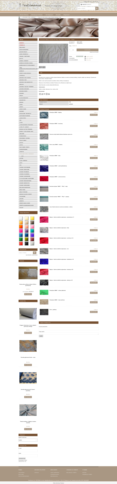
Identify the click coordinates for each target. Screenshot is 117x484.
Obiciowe (22, 133)
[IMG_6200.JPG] (43, 67)
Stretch (22, 151)
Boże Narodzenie (24, 49)
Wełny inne (22, 189)
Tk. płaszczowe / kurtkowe (27, 178)
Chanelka (22, 75)
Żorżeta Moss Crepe (25, 203)
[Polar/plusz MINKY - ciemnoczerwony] (44, 178)
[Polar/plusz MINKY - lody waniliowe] (44, 301)
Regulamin (21, 474)
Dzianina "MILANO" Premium (26, 86)
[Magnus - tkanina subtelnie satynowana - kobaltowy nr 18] (44, 261)
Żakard (21, 198)
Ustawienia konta (55, 474)
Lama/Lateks (23, 118)
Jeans (21, 104)
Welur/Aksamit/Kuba (25, 187)
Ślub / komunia (23, 160)
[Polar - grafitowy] (44, 312)
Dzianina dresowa (24, 88)
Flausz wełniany (24, 97)
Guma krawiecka (24, 54)
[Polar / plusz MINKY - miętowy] (44, 147)
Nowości (22, 42)
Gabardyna (23, 100)
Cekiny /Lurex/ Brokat (25, 73)
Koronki (22, 111)
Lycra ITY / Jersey (24, 127)
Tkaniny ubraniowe (25, 185)
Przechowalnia (54, 476)
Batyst (21, 58)
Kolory (21, 207)
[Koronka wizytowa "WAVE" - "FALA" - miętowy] (44, 199)
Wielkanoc (22, 47)
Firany (21, 95)
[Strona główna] (41, 5)
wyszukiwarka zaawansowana (32, 254)
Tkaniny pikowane (24, 171)
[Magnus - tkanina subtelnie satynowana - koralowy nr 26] (44, 272)
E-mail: (20, 448)
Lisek (22, 156)
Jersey (21, 106)
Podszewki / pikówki (25, 138)
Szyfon (21, 158)
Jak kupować (22, 472)
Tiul (21, 165)
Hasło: (20, 453)
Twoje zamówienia (55, 472)
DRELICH (22, 84)
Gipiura (21, 102)
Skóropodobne (23, 149)
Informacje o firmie (87, 474)
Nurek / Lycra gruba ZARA (26, 131)
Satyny (21, 142)
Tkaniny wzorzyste (25, 183)
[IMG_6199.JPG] (40, 67)
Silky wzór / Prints (24, 147)
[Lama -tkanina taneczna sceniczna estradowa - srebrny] (44, 209)
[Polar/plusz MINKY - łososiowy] (44, 126)
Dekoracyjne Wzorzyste (26, 82)
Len (20, 120)
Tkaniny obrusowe (24, 169)
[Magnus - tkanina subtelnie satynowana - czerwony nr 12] (44, 240)
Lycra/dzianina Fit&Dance (26, 124)
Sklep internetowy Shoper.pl (58, 483)
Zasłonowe (22, 196)
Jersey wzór (23, 109)
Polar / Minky (23, 140)
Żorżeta (22, 200)
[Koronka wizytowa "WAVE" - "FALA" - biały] (44, 189)
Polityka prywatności (24, 476)
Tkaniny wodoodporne (25, 180)
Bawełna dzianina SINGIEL (26, 63)
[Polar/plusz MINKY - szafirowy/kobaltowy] (44, 168)
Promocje (22, 45)
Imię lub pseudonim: (43, 326)
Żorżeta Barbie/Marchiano (27, 205)
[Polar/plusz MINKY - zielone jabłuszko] (44, 292)
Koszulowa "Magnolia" (25, 113)
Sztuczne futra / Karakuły (27, 153)
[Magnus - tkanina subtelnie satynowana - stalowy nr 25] (44, 282)
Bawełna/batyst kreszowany (27, 65)
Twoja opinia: (41, 331)
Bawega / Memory (24, 60)
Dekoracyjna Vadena (25, 77)
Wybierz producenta (22, 437)
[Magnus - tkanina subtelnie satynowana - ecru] (44, 251)
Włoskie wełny (23, 51)
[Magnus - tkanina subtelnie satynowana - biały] (44, 230)
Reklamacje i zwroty (71, 472)
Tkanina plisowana (24, 174)
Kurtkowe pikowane (25, 115)
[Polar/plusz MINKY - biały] (44, 158)
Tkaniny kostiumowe (25, 167)
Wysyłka (37, 472)
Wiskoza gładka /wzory (26, 194)
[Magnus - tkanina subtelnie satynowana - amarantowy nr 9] (44, 220)
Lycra (21, 122)
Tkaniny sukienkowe (25, 176)
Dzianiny (22, 93)
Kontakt (84, 472)
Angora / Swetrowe (25, 56)
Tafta (21, 162)
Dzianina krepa (23, 91)
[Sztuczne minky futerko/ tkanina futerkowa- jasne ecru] (44, 136)
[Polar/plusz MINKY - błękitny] (44, 115)
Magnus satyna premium (26, 129)
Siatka (21, 144)
